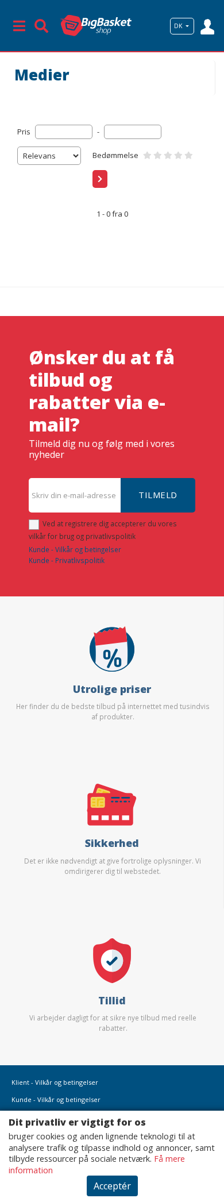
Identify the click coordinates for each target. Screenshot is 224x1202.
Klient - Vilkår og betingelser (54, 1082)
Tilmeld (157, 494)
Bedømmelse (115, 155)
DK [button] (179, 26)
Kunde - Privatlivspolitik (67, 560)
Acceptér (112, 1186)
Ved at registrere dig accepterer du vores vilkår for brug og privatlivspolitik (103, 530)
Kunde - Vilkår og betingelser (75, 549)
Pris (23, 131)
